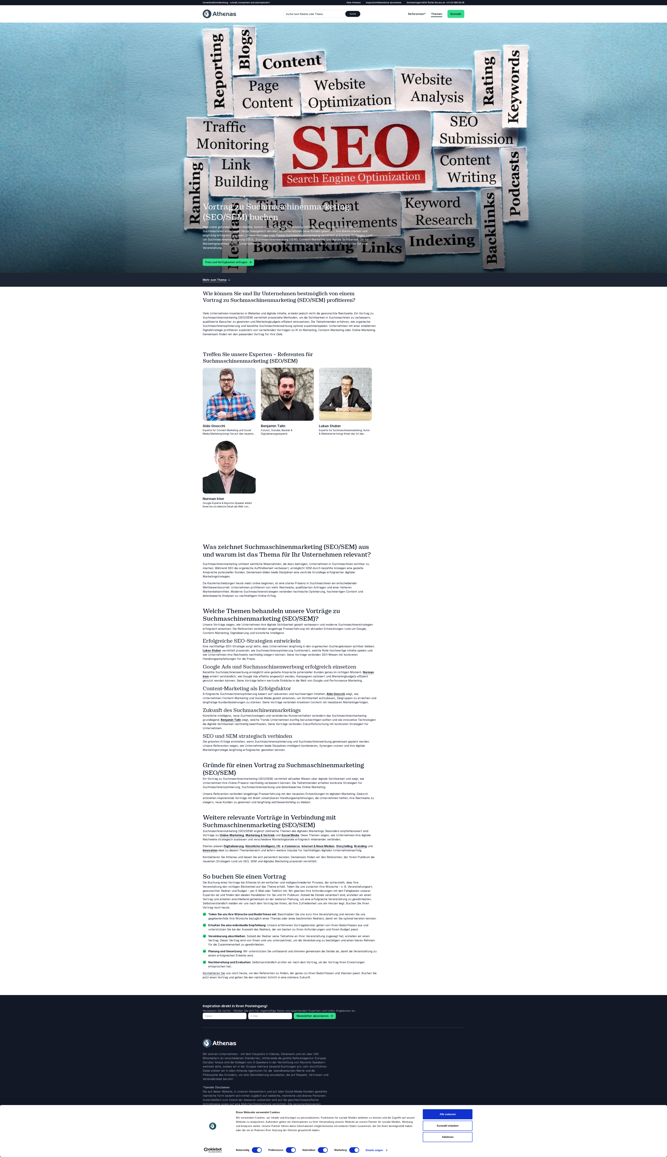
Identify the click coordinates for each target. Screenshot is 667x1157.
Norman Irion (213, 499)
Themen (436, 14)
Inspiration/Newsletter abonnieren (383, 2)
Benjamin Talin (273, 426)
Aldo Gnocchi (214, 426)
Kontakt (455, 14)
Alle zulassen (448, 1114)
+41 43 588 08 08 (455, 2)
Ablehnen (448, 1136)
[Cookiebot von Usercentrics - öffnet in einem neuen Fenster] (213, 1150)
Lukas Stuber (330, 426)
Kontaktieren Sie (214, 973)
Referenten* (417, 14)
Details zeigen (374, 1150)
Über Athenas (354, 2)
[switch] (291, 1150)
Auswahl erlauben (448, 1125)
